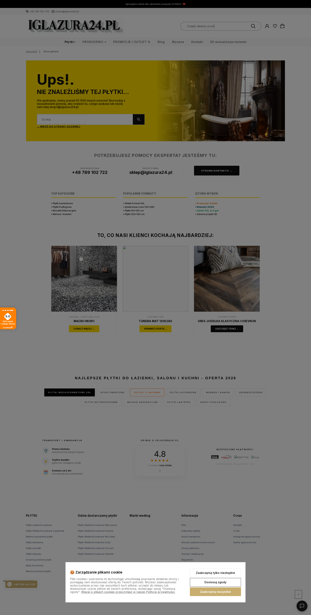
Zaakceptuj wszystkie (215, 592)
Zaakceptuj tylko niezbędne (215, 573)
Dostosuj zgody (215, 582)
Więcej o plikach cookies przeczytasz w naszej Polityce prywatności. (128, 592)
